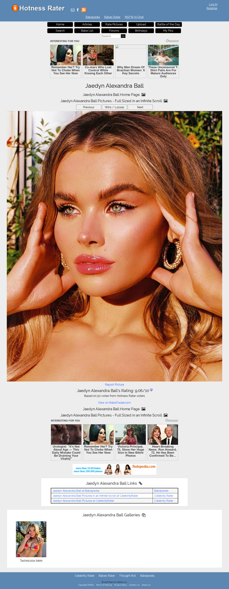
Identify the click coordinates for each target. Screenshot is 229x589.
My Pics (168, 30)
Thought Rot (127, 575)
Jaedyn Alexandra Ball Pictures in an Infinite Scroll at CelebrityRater (95, 495)
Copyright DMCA (86, 585)
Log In (213, 4)
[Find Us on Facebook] (77, 10)
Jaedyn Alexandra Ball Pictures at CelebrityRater (83, 500)
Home (60, 24)
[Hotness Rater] (39, 10)
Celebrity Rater (163, 495)
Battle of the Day (168, 24)
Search (60, 30)
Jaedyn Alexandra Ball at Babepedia (76, 490)
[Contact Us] (72, 10)
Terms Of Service (104, 585)
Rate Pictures (114, 24)
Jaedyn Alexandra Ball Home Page (112, 95)
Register (211, 8)
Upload (141, 24)
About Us (146, 585)
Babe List (87, 30)
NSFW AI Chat (134, 17)
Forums (114, 30)
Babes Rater (112, 17)
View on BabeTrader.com (114, 402)
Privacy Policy (120, 585)
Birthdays (141, 30)
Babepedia (93, 17)
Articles (87, 24)
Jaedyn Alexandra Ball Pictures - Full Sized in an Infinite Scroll (111, 101)
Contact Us (134, 585)
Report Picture (114, 384)
